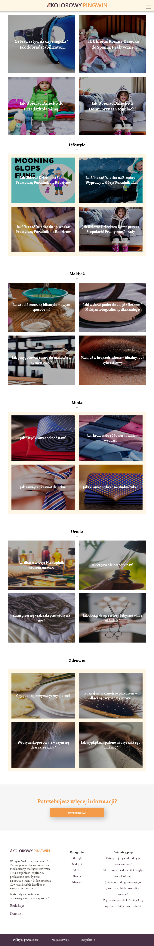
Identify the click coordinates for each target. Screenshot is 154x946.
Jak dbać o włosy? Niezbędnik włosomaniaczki (41, 565)
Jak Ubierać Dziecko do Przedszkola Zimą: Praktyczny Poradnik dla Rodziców (41, 106)
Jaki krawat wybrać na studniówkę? (110, 487)
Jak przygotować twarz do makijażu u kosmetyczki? (41, 360)
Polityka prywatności (26, 940)
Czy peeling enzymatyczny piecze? (43, 695)
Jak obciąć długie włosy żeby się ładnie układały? (112, 618)
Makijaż (77, 274)
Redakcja (17, 905)
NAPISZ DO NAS (77, 813)
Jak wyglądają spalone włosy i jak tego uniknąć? (110, 745)
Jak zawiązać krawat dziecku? (43, 487)
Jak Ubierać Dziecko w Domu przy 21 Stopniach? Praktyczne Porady (113, 106)
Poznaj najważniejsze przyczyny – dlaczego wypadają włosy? (110, 696)
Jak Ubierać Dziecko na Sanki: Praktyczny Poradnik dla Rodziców (43, 180)
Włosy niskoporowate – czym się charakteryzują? (43, 745)
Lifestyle (77, 145)
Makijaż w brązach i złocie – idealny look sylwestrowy (112, 360)
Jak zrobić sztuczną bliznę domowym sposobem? (41, 307)
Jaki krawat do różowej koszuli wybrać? (111, 438)
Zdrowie (77, 660)
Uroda (77, 532)
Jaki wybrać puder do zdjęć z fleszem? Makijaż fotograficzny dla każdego (112, 307)
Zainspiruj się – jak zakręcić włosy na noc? (41, 618)
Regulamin (88, 940)
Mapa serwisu (60, 940)
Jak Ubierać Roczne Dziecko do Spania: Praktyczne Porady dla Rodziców (112, 44)
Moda (77, 402)
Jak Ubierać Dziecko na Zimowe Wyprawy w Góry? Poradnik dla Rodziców (111, 180)
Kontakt (16, 913)
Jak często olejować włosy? (112, 565)
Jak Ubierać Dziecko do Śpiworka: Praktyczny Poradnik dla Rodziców (43, 229)
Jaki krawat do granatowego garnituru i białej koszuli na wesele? (123, 888)
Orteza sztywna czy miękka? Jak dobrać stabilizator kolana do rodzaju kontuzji (41, 44)
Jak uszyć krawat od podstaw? (43, 438)
